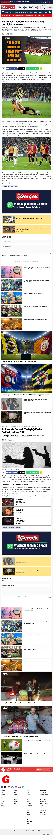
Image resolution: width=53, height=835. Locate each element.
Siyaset (2, 796)
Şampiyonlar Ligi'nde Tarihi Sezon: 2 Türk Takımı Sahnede (20, 361)
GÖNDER (49, 255)
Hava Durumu (43, 805)
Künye (41, 807)
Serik (28, 823)
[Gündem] (26, 686)
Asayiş (15, 794)
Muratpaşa (29, 821)
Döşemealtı (29, 797)
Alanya (28, 794)
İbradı (28, 807)
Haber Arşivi (42, 812)
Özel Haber (3, 797)
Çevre (15, 805)
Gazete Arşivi (43, 814)
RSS (14, 830)
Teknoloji (16, 801)
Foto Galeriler (43, 792)
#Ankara (5, 527)
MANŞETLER (12, 1)
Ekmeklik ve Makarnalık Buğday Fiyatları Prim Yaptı (35, 319)
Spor (11, 18)
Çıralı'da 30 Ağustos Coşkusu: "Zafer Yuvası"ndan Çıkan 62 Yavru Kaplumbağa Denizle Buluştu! (29, 15)
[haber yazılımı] (46, 834)
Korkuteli (29, 816)
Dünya (15, 797)
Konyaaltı (29, 814)
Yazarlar (38, 2)
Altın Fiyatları (43, 799)
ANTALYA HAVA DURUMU (15, 3)
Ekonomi (3, 794)
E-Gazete (34, 2)
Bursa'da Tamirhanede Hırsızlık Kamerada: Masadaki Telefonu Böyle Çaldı (35, 400)
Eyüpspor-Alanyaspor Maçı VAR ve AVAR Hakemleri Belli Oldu (37, 740)
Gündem (12, 426)
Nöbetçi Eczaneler (44, 803)
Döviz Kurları (43, 797)
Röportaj (16, 796)
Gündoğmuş (29, 805)
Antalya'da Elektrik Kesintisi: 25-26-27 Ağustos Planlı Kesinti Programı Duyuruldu (37, 268)
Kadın (2, 805)
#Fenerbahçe (6, 186)
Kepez (28, 812)
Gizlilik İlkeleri (43, 810)
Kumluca (29, 818)
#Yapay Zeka (14, 186)
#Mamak (18, 527)
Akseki (28, 790)
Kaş (27, 808)
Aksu (28, 792)
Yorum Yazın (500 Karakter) (8, 244)
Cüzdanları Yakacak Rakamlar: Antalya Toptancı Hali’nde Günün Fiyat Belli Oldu (36, 281)
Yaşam (2, 801)
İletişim (41, 808)
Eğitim (15, 792)
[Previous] (11, 16)
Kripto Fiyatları (43, 801)
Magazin (16, 799)
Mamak (16, 476)
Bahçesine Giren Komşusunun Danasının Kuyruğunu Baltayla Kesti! (37, 413)
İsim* (3, 239)
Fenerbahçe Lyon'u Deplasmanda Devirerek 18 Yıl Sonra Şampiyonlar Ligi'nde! (26, 395)
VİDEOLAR (19, 1)
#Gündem (11, 527)
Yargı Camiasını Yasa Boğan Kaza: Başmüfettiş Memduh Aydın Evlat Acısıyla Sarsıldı (36, 307)
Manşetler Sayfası (44, 794)
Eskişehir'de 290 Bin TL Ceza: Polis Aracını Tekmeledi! (19, 703)
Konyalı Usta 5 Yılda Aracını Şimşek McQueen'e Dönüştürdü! (21, 736)
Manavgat (29, 819)
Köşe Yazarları (43, 790)
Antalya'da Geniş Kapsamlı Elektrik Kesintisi (33, 293)
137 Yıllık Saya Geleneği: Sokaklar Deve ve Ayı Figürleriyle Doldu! (36, 754)
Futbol (15, 803)
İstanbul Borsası (43, 796)
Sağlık (15, 790)
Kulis (2, 792)
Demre (28, 796)
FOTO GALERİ (26, 1)
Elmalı (28, 799)
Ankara (9, 476)
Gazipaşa (29, 803)
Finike (28, 801)
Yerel (2, 803)
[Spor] (26, 345)
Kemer (28, 810)
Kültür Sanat (4, 807)
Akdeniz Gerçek (5, 18)
